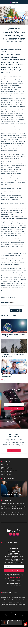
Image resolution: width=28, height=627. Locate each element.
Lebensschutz (11, 306)
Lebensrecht (4, 306)
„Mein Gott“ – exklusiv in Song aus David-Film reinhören (13, 599)
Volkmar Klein (12, 307)
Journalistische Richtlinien (7, 465)
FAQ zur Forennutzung (6, 471)
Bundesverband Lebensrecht (7, 304)
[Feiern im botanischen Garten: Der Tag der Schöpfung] (14, 326)
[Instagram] (14, 534)
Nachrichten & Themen (12, 41)
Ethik (20, 41)
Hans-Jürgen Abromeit (19, 304)
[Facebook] (11, 310)
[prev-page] (2, 379)
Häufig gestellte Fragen (6, 468)
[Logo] (11, 530)
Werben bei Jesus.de (6, 474)
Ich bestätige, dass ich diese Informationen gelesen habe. (14, 422)
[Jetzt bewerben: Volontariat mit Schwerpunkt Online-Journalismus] (14, 489)
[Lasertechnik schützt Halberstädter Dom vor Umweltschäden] (14, 346)
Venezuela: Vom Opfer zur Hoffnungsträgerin (11, 602)
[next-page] (4, 379)
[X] (14, 310)
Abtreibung (12, 302)
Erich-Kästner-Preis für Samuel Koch (9, 595)
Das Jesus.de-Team (5, 467)
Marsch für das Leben (19, 306)
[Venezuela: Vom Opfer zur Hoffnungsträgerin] (14, 366)
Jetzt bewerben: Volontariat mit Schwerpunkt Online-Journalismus (12, 493)
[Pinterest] (17, 310)
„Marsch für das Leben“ (14, 290)
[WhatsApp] (21, 310)
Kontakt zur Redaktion (6, 464)
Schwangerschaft (5, 307)
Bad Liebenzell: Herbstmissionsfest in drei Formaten (13, 597)
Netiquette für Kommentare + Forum (9, 470)
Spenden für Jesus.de (6, 473)
